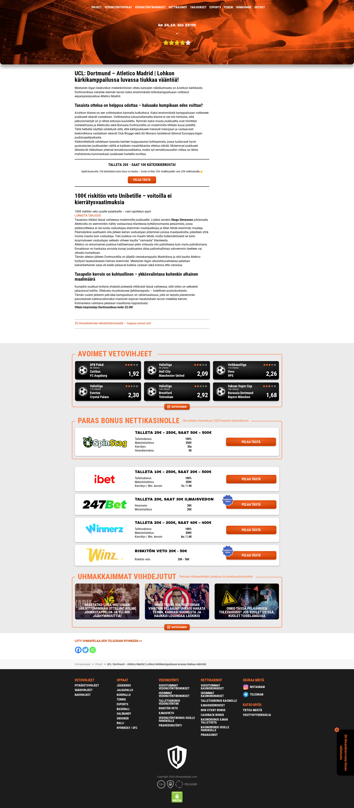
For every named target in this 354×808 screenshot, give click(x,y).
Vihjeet (96, 7)
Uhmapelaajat (83, 664)
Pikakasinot (209, 735)
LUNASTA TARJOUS (88, 215)
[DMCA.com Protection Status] (177, 796)
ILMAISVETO (166, 713)
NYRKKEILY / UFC (127, 728)
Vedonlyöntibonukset (150, 7)
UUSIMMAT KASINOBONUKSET (212, 694)
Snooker (123, 718)
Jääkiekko (124, 685)
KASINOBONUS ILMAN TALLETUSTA (214, 721)
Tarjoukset (198, 7)
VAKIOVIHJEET (84, 690)
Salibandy (124, 713)
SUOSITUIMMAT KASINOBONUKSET (212, 687)
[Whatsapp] (92, 650)
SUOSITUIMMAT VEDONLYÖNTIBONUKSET (174, 687)
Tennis (121, 699)
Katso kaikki (179, 406)
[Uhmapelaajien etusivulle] (72, 7)
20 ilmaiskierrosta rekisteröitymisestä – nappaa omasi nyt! (113, 323)
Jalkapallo (125, 690)
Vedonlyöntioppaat (118, 7)
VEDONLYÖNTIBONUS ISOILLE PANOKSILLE (177, 719)
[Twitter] (85, 650)
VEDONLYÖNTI (169, 680)
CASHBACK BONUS (212, 715)
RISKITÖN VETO (168, 708)
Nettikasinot (178, 7)
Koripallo (124, 695)
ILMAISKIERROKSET (213, 705)
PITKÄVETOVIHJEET (87, 685)
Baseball (123, 709)
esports (215, 7)
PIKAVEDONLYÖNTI (170, 725)
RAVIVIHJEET (83, 695)
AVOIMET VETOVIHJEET (115, 353)
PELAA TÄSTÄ (142, 180)
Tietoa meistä (252, 710)
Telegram (256, 694)
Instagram (257, 687)
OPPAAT (122, 680)
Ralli (120, 723)
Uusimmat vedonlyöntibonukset (174, 694)
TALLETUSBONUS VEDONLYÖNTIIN (169, 702)
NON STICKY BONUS (213, 710)
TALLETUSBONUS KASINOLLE (219, 700)
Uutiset (259, 7)
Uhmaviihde (243, 7)
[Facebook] (78, 650)
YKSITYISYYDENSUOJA (257, 715)
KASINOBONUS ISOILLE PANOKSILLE (215, 729)
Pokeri (228, 7)
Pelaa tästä (251, 442)
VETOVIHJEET (84, 680)
